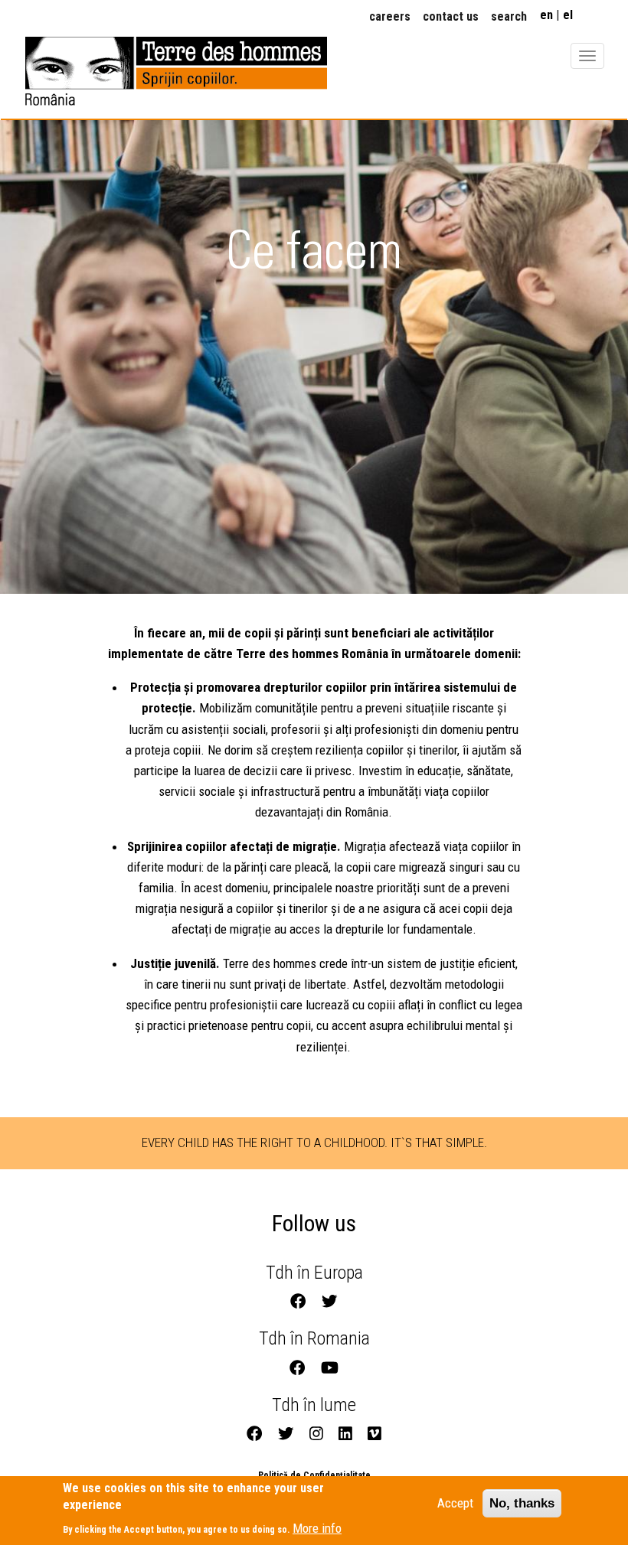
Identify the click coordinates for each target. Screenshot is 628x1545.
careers (389, 16)
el (568, 15)
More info (317, 1528)
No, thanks (521, 1503)
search (509, 16)
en (546, 15)
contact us (451, 16)
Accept (455, 1503)
